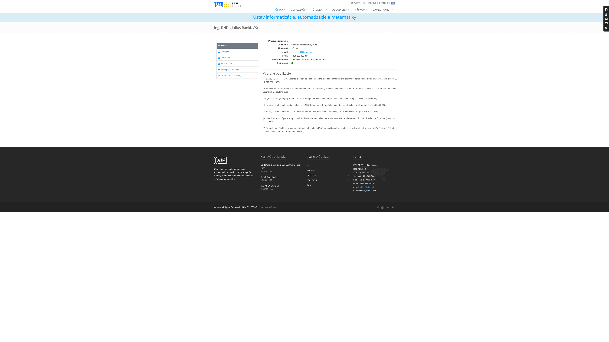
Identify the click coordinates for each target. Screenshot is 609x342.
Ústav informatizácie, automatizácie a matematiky (304, 17)
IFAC (309, 185)
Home (223, 45)
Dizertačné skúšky (269, 176)
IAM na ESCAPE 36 (270, 185)
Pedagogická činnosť (230, 69)
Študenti (318, 9)
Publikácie (225, 57)
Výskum (360, 9)
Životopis (224, 51)
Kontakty (355, 3)
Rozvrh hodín (226, 63)
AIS (364, 3)
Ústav (279, 9)
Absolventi (339, 9)
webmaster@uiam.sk (270, 207)
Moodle (372, 3)
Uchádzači (298, 9)
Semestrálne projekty (231, 75)
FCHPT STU (312, 180)
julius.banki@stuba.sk (301, 52)
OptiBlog (383, 3)
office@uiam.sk (367, 186)
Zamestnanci (381, 9)
